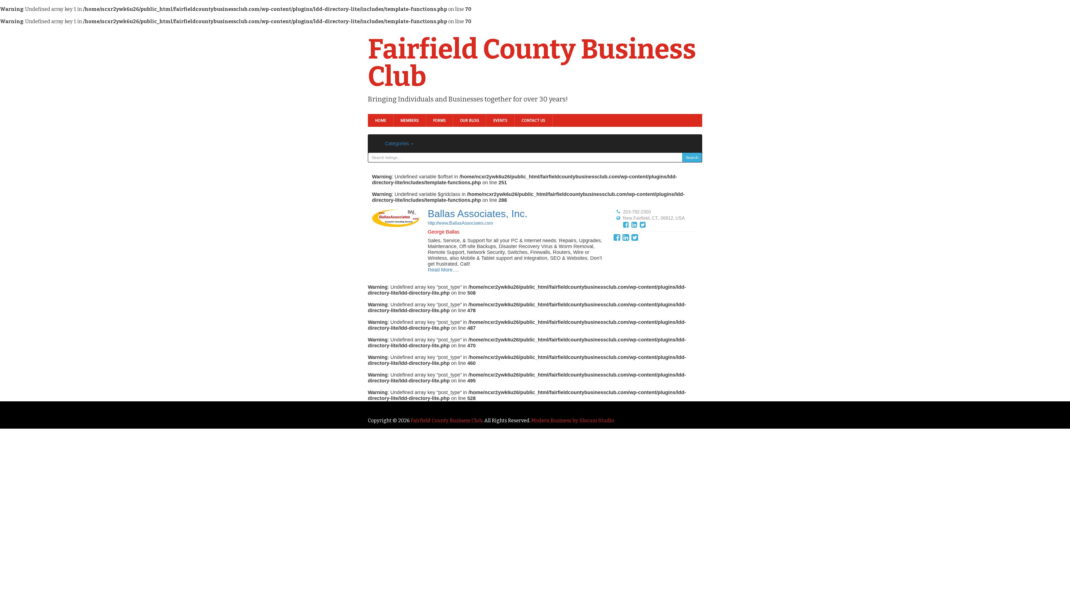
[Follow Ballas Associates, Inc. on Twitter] (643, 225)
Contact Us (533, 120)
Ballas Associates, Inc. (477, 213)
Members (409, 120)
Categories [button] (397, 143)
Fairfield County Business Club (532, 63)
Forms (439, 120)
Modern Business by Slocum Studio (572, 420)
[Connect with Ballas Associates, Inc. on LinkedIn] (634, 225)
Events (500, 120)
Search (692, 157)
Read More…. (443, 270)
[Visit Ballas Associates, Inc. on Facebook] (626, 225)
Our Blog (469, 120)
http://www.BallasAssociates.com (460, 222)
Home (380, 120)
